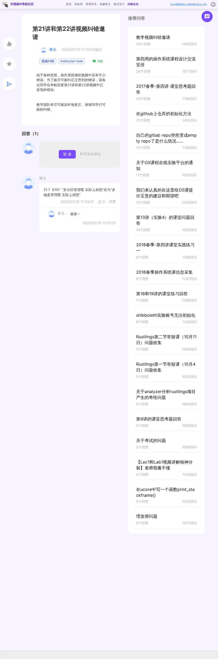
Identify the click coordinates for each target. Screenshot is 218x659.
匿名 (52, 49)
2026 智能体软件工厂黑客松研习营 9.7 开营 (188, 4)
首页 (69, 4)
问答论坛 (133, 4)
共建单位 (105, 4)
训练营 (78, 4)
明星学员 (91, 4)
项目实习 (119, 4)
